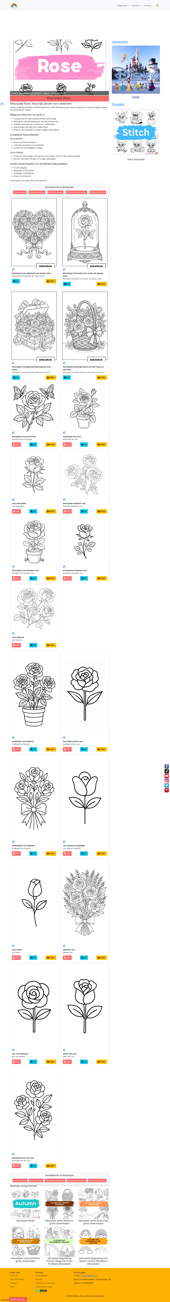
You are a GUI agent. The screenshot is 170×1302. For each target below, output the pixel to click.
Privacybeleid (41, 1275)
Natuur (46, 93)
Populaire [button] (135, 5)
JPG (16, 281)
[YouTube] (167, 776)
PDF (17, 444)
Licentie (39, 1279)
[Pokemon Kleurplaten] (136, 132)
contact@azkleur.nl (89, 1275)
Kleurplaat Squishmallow (76, 192)
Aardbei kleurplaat (37, 192)
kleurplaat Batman (98, 192)
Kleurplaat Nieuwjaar (97, 1180)
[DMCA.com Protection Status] (41, 1290)
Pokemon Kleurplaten (135, 159)
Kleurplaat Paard (20, 1180)
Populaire (118, 104)
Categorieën (120, 41)
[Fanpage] (167, 766)
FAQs (12, 1286)
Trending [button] (148, 5)
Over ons (14, 1275)
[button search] (157, 5)
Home (14, 93)
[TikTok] (167, 771)
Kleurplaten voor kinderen (30, 93)
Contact (13, 1283)
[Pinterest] (167, 790)
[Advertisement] (85, 24)
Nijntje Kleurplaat (55, 192)
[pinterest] (13, 270)
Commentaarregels (44, 1286)
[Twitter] (167, 785)
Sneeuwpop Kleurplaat (77, 1180)
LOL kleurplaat (19, 192)
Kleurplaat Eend (36, 1180)
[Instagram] (167, 781)
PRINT (52, 281)
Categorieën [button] (122, 5)
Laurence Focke (17, 1279)
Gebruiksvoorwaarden (45, 1283)
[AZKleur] (14, 5)
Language (5, 1299)
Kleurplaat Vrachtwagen (55, 1180)
